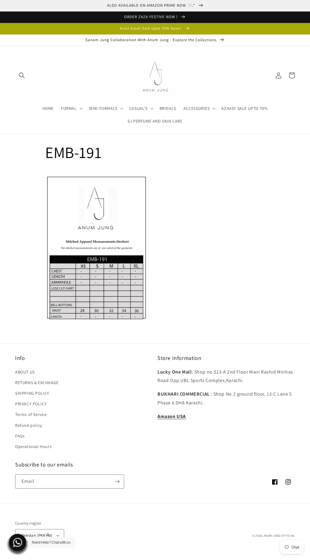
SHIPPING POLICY (32, 393)
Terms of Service (31, 414)
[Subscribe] (117, 481)
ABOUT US (25, 372)
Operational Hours (33, 446)
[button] (21, 75)
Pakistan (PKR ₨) (36, 535)
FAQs (20, 436)
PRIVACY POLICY (31, 404)
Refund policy (28, 425)
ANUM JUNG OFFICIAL (279, 536)
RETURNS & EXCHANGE (37, 382)
